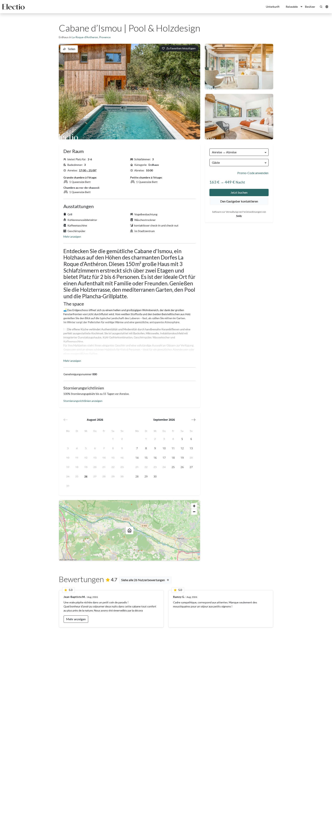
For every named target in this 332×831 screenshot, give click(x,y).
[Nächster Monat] (193, 420)
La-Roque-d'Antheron (85, 37)
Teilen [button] (71, 49)
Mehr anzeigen (72, 236)
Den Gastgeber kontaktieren (239, 201)
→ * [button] (88, 170)
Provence (105, 37)
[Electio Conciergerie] (13, 7)
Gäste (216, 162)
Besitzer (310, 6)
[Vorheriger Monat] (65, 420)
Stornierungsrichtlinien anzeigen (82, 400)
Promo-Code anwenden (252, 173)
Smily (239, 216)
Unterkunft (273, 6)
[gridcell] (112, 439)
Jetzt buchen (239, 192)
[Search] (321, 7)
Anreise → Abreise (224, 152)
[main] (166, 422)
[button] (301, 7)
